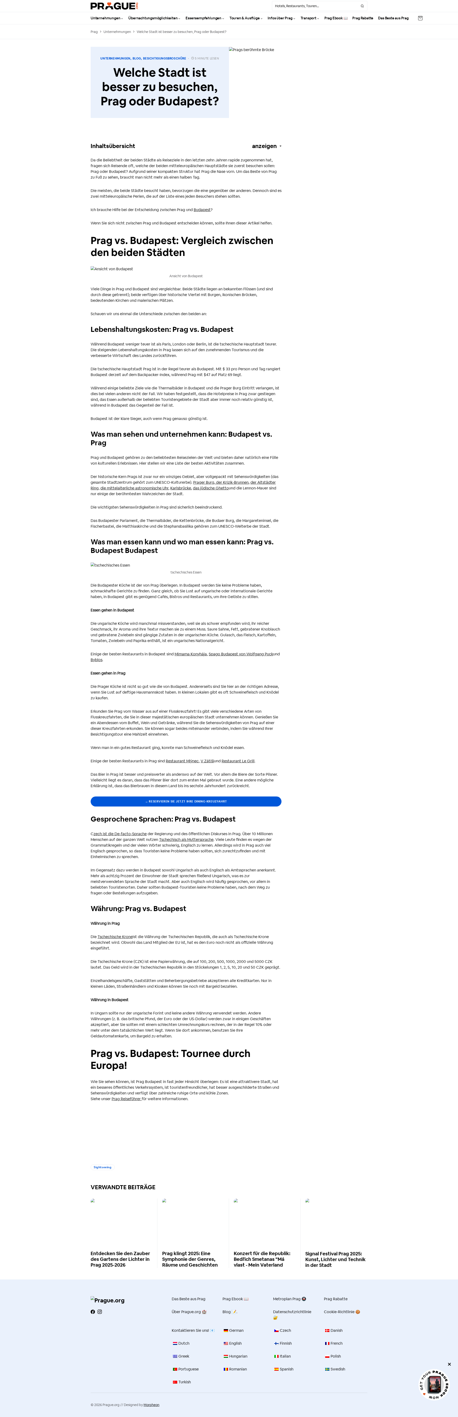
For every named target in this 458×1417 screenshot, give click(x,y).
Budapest (202, 209)
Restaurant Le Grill (238, 761)
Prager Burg (203, 482)
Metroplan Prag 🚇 (289, 1298)
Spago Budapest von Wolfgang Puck (241, 654)
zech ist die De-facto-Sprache (120, 833)
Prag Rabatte (336, 1298)
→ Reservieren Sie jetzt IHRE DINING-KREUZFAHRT (186, 801)
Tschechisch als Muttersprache (186, 839)
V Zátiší (207, 761)
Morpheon (151, 1405)
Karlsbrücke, (181, 488)
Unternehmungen (117, 32)
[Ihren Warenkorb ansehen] (420, 18)
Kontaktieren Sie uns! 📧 (193, 1330)
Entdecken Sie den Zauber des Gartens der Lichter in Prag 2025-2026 (120, 1259)
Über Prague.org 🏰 (189, 1311)
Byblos (96, 659)
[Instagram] (100, 1312)
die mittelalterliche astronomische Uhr (134, 488)
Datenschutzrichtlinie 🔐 (292, 1314)
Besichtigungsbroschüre (164, 58)
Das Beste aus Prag (188, 1298)
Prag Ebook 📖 (236, 1298)
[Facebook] (93, 1312)
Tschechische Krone (115, 936)
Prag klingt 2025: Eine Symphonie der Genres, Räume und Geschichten (190, 1259)
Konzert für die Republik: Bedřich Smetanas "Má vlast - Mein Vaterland (262, 1259)
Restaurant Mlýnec (182, 761)
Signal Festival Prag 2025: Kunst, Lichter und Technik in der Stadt (335, 1259)
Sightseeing (103, 1167)
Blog (137, 58)
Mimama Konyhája (191, 654)
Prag (94, 32)
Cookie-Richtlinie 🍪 (342, 1311)
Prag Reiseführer (127, 1098)
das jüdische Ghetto (211, 488)
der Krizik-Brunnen (232, 482)
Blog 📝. (230, 1311)
